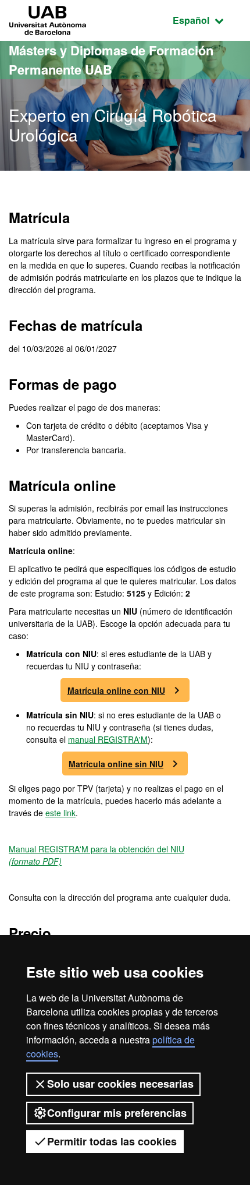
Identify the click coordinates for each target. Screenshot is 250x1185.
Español (207, 20)
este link (60, 813)
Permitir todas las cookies (112, 1141)
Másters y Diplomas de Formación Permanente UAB (111, 60)
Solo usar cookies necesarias (120, 1083)
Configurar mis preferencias (117, 1112)
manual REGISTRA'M (108, 739)
